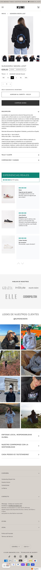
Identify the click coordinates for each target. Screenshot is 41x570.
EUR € (26, 546)
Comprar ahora (20, 103)
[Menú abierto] (5, 7)
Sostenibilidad (5, 485)
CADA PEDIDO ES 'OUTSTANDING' (15, 454)
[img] (6, 180)
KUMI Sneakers (10, 552)
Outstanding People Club (8, 479)
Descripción (6, 111)
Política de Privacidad (7, 533)
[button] (18, 264)
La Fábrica (4, 488)
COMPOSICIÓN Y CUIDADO (10, 160)
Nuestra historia (6, 482)
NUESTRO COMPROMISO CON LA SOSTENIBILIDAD (15, 446)
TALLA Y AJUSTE (7, 155)
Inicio (4, 13)
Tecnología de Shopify (29, 552)
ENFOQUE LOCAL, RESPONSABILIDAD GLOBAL (17, 436)
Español (15, 546)
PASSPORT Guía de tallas (17, 74)
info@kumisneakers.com (15, 505)
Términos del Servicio (7, 536)
